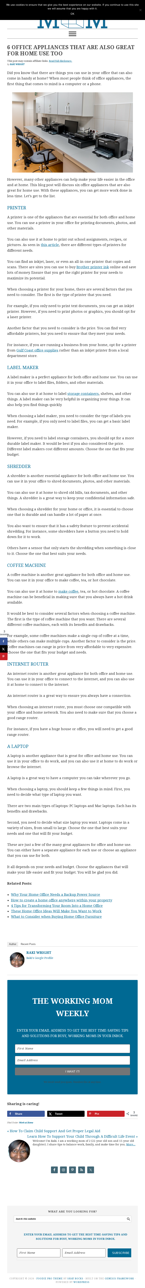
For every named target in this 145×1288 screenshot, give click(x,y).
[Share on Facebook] (4, 641)
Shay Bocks (75, 1278)
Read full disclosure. (60, 61)
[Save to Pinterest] (4, 656)
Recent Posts (28, 944)
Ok (72, 13)
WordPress (81, 1282)
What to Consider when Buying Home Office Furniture (56, 917)
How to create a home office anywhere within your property (61, 900)
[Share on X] (4, 649)
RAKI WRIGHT (38, 953)
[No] (140, 10)
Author (12, 944)
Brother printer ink (92, 267)
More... (130, 1144)
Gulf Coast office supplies (37, 350)
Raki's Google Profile (39, 957)
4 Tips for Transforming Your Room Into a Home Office (57, 906)
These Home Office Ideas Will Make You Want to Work (56, 911)
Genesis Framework (119, 1278)
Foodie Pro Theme (49, 1278)
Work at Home (26, 1122)
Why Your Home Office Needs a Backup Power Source (55, 895)
